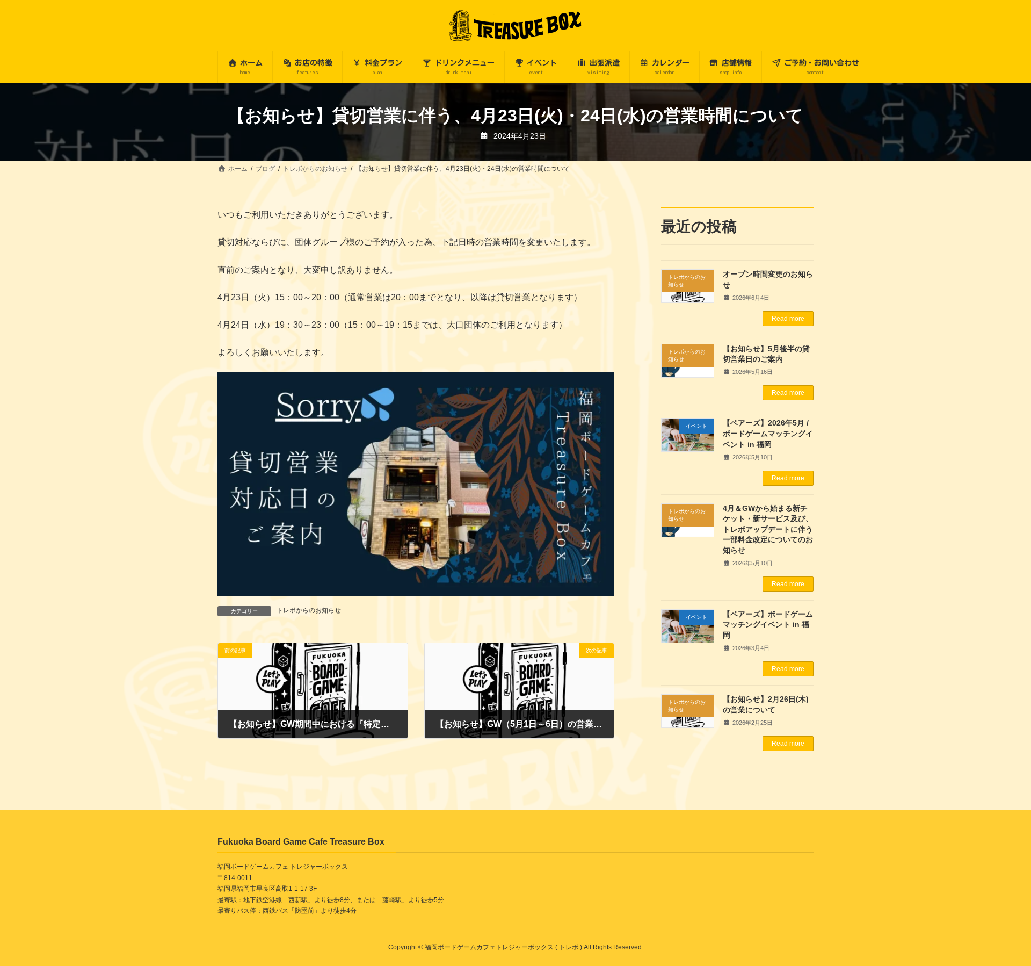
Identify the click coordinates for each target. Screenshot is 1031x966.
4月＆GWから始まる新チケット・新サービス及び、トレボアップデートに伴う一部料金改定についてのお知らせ (768, 529)
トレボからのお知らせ (309, 610)
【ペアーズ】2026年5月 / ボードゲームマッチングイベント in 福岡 (768, 434)
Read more (788, 318)
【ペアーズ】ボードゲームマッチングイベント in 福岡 (768, 624)
